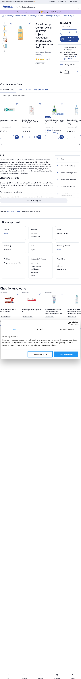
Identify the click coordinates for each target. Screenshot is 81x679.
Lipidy (59, 250)
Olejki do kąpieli (69, 15)
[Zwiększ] (76, 32)
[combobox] (46, 7)
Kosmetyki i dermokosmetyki (17, 15)
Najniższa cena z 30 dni (50, 132)
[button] (41, 54)
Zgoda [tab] (14, 329)
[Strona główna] (3, 16)
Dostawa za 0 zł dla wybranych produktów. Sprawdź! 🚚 (18, 1)
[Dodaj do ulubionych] (30, 23)
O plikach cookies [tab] (67, 329)
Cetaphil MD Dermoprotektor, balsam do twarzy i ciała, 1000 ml (54, 122)
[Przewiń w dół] (4, 51)
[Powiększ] (11, 23)
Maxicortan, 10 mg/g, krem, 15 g (8, 121)
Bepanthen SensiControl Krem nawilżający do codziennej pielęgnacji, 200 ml (53, 311)
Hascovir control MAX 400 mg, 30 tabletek (8, 310)
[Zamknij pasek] (76, 12)
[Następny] (79, 144)
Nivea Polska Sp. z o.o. (13, 211)
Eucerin (6, 233)
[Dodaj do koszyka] (17, 137)
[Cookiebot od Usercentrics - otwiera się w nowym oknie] (69, 323)
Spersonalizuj (39, 354)
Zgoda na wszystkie (66, 354)
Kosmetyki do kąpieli (53, 15)
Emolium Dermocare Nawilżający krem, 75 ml (30, 121)
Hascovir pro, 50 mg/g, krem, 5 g (31, 310)
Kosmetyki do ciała (36, 15)
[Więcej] (77, 71)
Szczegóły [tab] (40, 329)
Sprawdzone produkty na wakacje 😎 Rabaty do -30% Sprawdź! (39, 12)
